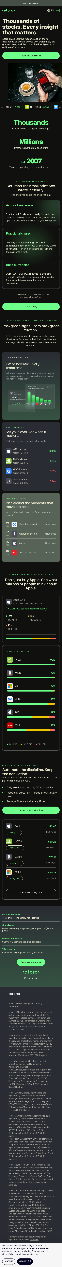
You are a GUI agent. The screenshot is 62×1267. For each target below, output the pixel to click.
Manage (9, 1261)
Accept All (25, 1261)
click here (34, 1239)
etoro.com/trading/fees (31, 297)
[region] (31, 1255)
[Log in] (58, 10)
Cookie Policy (8, 1254)
